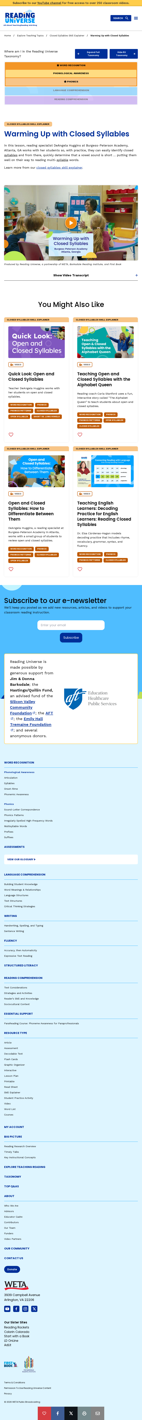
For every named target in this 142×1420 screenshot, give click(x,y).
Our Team (9, 1227)
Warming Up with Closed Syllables (109, 35)
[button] (71, 222)
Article (8, 1042)
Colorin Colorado (16, 1332)
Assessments (14, 847)
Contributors (11, 1222)
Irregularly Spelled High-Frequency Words (28, 820)
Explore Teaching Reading (24, 1167)
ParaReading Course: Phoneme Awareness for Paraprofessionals (41, 1023)
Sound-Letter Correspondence (22, 809)
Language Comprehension (24, 875)
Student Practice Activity (18, 1098)
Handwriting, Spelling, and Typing (23, 925)
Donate (12, 1269)
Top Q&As (11, 1186)
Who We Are (11, 1205)
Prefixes (8, 831)
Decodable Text (13, 1053)
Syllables (9, 783)
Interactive (10, 1070)
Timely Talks (11, 1151)
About (9, 1196)
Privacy (8, 1393)
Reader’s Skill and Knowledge (21, 998)
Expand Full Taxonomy (93, 54)
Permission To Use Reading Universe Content (27, 1388)
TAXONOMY (12, 1177)
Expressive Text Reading (18, 955)
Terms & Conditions (14, 1382)
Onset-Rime (11, 788)
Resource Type (15, 1033)
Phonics (9, 804)
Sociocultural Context (17, 1004)
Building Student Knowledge (21, 884)
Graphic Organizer (14, 1064)
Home (7, 35)
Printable (9, 1081)
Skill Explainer (12, 1092)
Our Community (16, 1249)
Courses (8, 1114)
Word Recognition (19, 763)
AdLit (7, 1345)
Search (118, 18)
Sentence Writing (14, 931)
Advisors (9, 1211)
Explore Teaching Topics (30, 35)
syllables (10, 155)
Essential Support (18, 1014)
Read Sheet (11, 1087)
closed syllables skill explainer (59, 167)
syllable (62, 160)
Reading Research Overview (20, 1146)
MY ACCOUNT (14, 1127)
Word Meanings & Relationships (22, 889)
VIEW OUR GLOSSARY (20, 859)
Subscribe (71, 637)
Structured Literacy (21, 965)
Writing (10, 916)
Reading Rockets (16, 1327)
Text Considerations (15, 987)
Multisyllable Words (15, 826)
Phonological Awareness (19, 772)
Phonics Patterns (14, 815)
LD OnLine (11, 1341)
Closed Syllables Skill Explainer (67, 35)
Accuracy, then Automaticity (20, 950)
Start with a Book (16, 1336)
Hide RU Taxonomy (121, 54)
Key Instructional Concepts (20, 1157)
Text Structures (13, 900)
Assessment (11, 1048)
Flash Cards (11, 1059)
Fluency (10, 941)
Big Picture (13, 1137)
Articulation (10, 777)
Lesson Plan (11, 1075)
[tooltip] (44, 1413)
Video (7, 1103)
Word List (10, 1109)
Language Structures (16, 895)
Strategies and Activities (18, 993)
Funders (8, 1233)
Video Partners (12, 1239)
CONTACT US (13, 1258)
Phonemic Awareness (16, 794)
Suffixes (8, 837)
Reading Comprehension (23, 978)
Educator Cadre (13, 1216)
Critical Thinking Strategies (19, 906)
